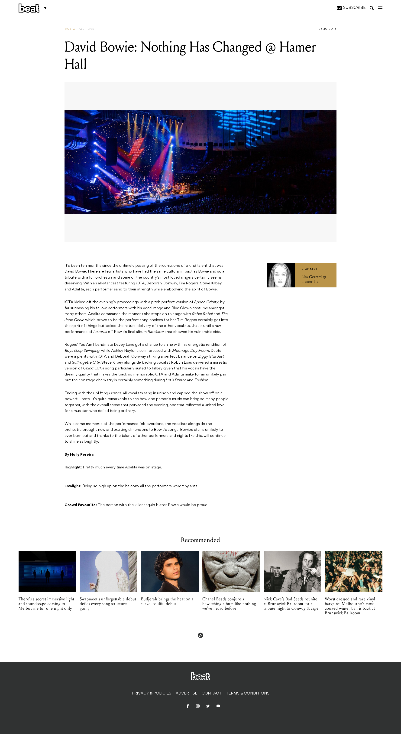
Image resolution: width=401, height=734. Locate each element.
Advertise (186, 693)
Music (70, 29)
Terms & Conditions (247, 693)
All (81, 29)
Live (91, 29)
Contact (212, 693)
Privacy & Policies (151, 693)
